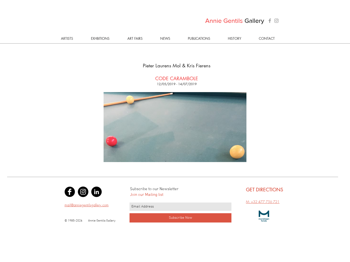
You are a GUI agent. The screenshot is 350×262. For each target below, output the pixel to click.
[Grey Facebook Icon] (270, 21)
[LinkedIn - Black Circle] (96, 192)
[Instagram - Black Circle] (83, 192)
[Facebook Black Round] (70, 192)
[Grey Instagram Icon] (276, 21)
